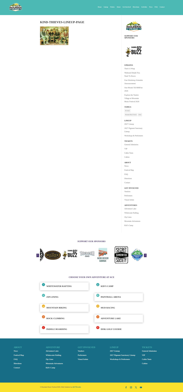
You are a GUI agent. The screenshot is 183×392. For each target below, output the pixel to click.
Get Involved (127, 7)
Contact (162, 7)
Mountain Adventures (132, 221)
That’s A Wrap (129, 69)
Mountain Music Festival (130, 114)
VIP (125, 149)
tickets (139, 114)
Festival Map (129, 170)
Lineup (106, 7)
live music (127, 110)
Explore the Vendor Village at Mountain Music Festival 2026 (131, 98)
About (118, 7)
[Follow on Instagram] (131, 387)
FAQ (156, 7)
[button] (37, 255)
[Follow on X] (136, 387)
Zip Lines (127, 217)
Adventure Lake (130, 209)
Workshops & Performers (133, 136)
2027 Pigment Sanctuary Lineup (122, 355)
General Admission (131, 145)
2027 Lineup (129, 124)
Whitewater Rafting (131, 213)
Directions (136, 7)
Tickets (112, 7)
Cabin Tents (128, 153)
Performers (128, 196)
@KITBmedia (76, 387)
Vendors (127, 192)
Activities (144, 7)
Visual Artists (129, 200)
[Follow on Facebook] (126, 387)
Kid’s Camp (128, 225)
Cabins (126, 157)
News (150, 7)
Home (100, 7)
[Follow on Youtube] (141, 387)
